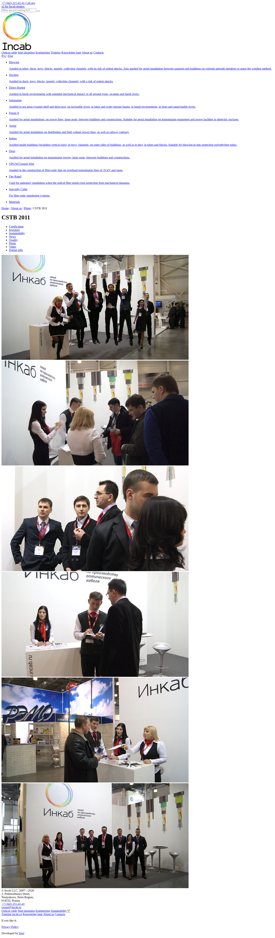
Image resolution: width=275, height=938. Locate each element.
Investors (14, 230)
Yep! (21, 933)
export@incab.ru (11, 907)
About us (87, 52)
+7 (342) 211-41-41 (13, 904)
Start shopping (26, 52)
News (12, 236)
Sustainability (17, 233)
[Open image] (95, 358)
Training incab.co (11, 914)
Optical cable (9, 52)
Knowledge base (71, 52)
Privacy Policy (10, 926)
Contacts (98, 52)
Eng (10, 56)
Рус (3, 56)
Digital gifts (16, 250)
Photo (12, 243)
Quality (13, 240)
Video (12, 246)
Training (56, 52)
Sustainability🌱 (60, 910)
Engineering (43, 52)
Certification (16, 226)
